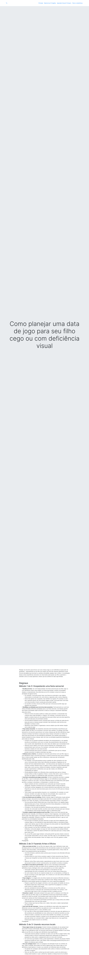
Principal (41, 3)
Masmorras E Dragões (50, 3)
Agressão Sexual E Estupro (64, 3)
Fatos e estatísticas (77, 3)
